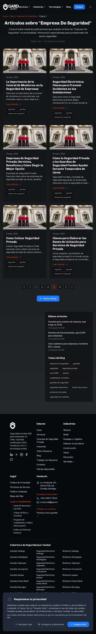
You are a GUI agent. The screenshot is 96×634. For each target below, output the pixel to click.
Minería (66, 430)
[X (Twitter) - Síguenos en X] (16, 454)
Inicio (5, 16)
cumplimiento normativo (59, 378)
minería (66, 373)
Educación (68, 457)
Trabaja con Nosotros (47, 460)
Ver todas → (69, 461)
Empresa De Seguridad (27, 16)
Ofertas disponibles (46, 469)
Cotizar (79, 7)
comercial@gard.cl (49, 502)
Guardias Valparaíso (18, 563)
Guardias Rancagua (18, 587)
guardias (23, 109)
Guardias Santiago (17, 551)
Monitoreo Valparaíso (71, 563)
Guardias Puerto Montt (19, 581)
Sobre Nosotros (44, 451)
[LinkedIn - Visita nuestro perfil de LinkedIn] (11, 454)
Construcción (69, 448)
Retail (65, 434)
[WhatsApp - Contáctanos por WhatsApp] (11, 459)
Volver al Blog (49, 298)
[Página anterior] (24, 287)
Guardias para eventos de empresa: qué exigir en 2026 (67, 323)
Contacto (41, 464)
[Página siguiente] (72, 287)
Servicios (23, 7)
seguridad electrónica (59, 387)
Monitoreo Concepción (72, 569)
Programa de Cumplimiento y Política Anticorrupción (23, 523)
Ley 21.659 (54, 373)
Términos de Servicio (20, 487)
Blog (68, 7)
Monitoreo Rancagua (71, 587)
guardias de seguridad (59, 383)
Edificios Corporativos (73, 443)
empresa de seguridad (16, 113)
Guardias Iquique (17, 575)
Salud (66, 452)
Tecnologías (55, 7)
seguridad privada (70, 368)
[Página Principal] (12, 425)
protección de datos (58, 392)
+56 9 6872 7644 (48, 498)
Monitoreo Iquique (70, 575)
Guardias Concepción (19, 569)
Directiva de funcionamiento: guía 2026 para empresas (66, 334)
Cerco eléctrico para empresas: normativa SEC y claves (68, 345)
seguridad (11, 109)
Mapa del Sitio (16, 496)
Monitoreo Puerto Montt (72, 581)
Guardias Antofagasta (19, 557)
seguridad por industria (59, 397)
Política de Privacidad (20, 482)
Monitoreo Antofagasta (72, 557)
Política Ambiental (18, 491)
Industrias (38, 7)
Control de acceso (80, 387)
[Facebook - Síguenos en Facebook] (26, 454)
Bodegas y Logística (72, 439)
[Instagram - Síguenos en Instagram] (21, 454)
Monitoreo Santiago (71, 551)
